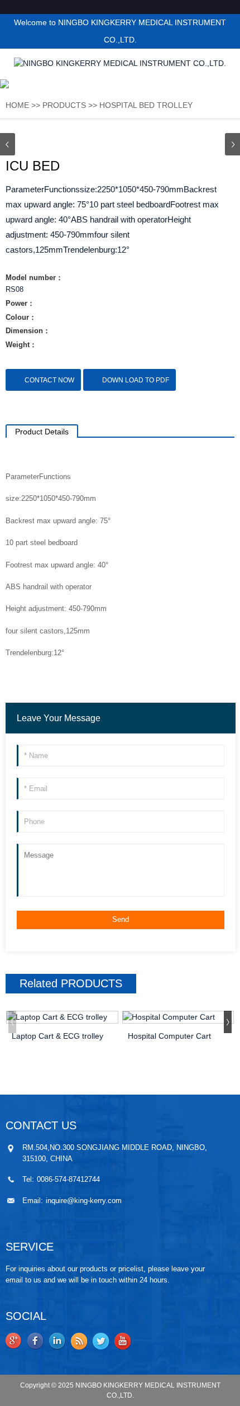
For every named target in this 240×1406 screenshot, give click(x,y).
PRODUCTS (64, 105)
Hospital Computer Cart (169, 1035)
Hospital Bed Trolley (146, 105)
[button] (232, 144)
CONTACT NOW (49, 380)
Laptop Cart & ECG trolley (57, 1035)
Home (17, 105)
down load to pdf (135, 380)
